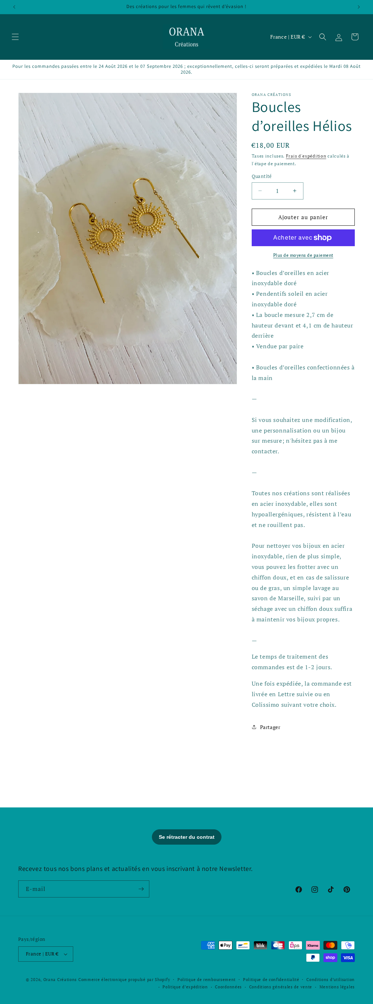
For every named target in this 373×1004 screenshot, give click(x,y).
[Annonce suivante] (359, 7)
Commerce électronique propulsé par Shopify (124, 979)
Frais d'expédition (306, 156)
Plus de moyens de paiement (303, 255)
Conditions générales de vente (280, 986)
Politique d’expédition (185, 986)
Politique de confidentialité (271, 979)
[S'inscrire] (141, 889)
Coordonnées (228, 986)
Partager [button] (270, 727)
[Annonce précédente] (14, 7)
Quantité (262, 176)
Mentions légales (337, 986)
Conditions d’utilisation (330, 979)
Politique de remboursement (206, 979)
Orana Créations (60, 979)
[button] (15, 37)
